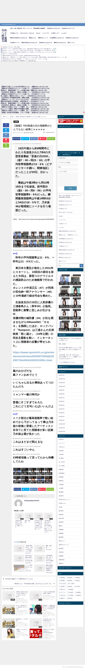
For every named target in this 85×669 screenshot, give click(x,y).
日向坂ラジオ (62, 503)
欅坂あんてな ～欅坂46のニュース (38, 37)
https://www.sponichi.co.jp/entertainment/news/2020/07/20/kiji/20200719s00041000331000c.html (33, 356)
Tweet (6, 131)
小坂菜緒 (61, 484)
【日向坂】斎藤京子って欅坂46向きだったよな (19, 578)
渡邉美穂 (61, 533)
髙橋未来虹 (62, 559)
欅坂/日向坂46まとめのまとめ (29, 42)
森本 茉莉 (61, 518)
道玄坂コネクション (64, 544)
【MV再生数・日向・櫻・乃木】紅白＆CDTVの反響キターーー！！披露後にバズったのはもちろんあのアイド (70, 356)
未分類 (16, 121)
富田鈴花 (61, 480)
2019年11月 (62, 427)
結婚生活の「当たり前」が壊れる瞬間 (11, 47)
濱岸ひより (62, 540)
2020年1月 (61, 420)
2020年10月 (62, 386)
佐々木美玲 (62, 465)
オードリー (62, 443)
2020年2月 (61, 416)
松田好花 (61, 514)
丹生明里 (61, 450)
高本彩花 (61, 552)
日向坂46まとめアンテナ (68, 28)
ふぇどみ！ (64, 33)
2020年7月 (61, 397)
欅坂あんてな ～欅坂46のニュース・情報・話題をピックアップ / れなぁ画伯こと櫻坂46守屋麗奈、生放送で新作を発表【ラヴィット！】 (33, 57)
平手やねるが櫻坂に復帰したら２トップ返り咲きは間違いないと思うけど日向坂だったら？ (70, 349)
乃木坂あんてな (14, 33)
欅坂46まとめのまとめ (60, 42)
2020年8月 (61, 393)
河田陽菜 (61, 529)
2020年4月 (61, 409)
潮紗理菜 (61, 537)
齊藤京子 (61, 563)
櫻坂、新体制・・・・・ (65, 344)
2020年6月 (61, 401)
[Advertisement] (42, 11)
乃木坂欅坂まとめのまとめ (57, 37)
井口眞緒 (61, 458)
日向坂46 (61, 495)
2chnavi (38, 33)
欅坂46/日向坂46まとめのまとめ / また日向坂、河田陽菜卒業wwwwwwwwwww (20, 55)
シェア (6, 126)
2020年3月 (61, 412)
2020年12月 (62, 378)
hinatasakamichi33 (50, 132)
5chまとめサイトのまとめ (27, 33)
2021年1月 (61, 375)
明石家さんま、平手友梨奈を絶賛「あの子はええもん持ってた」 (33, 583)
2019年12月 (62, 424)
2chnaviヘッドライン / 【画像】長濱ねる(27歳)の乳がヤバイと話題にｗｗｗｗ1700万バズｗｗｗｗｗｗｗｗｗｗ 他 (28, 52)
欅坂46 (60, 525)
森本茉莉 (61, 522)
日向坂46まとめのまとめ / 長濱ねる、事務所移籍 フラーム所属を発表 (18, 60)
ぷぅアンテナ (45, 33)
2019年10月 (62, 431)
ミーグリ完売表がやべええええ (67, 362)
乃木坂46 (61, 454)
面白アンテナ (71, 42)
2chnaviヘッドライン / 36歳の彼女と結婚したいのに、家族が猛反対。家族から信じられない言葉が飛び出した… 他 (28, 48)
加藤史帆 (61, 469)
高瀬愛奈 (61, 555)
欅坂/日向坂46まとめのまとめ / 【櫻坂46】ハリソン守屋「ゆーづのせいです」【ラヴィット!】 (24, 58)
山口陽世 (61, 488)
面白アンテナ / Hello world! (9, 53)
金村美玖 (61, 548)
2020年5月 (61, 405)
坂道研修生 (62, 473)
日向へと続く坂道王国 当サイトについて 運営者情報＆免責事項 (27, 28)
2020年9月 (61, 390)
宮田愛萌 (61, 477)
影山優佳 (61, 492)
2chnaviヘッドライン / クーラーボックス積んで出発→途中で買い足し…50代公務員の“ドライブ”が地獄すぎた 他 (28, 50)
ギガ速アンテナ (55, 33)
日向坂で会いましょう (64, 499)
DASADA (61, 439)
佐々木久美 (62, 462)
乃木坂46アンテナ (15, 42)
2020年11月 (62, 382)
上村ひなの (62, 446)
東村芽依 (61, 510)
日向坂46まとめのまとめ (53, 28)
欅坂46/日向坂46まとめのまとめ (18, 37)
